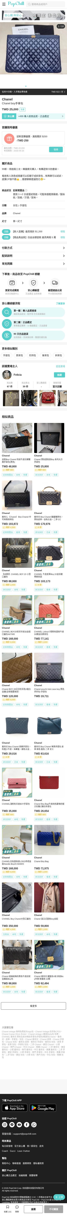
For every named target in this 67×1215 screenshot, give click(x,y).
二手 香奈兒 (54, 1047)
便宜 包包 (20, 1055)
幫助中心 (6, 1163)
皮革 (8, 1039)
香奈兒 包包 (50, 1042)
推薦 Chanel (41, 1047)
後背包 (45, 355)
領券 (56, 149)
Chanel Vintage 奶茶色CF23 (47, 1031)
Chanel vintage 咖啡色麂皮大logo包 (18, 1031)
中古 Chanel (28, 1047)
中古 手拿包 (49, 1052)
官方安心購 (19, 1146)
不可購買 (53, 1209)
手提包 (23, 205)
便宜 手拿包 (13, 1052)
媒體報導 (33, 1175)
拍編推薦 (23, 1175)
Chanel (16, 213)
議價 (33, 1209)
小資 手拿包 (25, 1052)
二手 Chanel (35, 1044)
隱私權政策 (38, 1163)
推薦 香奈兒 (51, 1050)
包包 (21, 1039)
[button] (10, 385)
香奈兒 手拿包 (37, 1042)
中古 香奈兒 (39, 1050)
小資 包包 (30, 1055)
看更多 (33, 1006)
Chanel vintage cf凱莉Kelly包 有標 (43, 1034)
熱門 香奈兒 (27, 1050)
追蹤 (59, 375)
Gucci (12, 1151)
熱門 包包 (41, 1055)
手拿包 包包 (23, 1044)
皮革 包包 (12, 1044)
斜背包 (58, 355)
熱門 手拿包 (37, 1052)
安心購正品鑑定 (9, 1175)
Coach (5, 1151)
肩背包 (19, 355)
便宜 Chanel (48, 1044)
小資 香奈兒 (15, 1050)
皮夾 (41, 1146)
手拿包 (15, 1039)
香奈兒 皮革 (24, 1042)
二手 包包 (10, 1055)
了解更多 (60, 303)
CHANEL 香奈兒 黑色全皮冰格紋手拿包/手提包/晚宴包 (25, 1037)
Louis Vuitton (23, 1151)
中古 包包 (51, 1055)
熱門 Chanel (15, 1047)
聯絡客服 (16, 1163)
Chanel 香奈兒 (31, 1039)
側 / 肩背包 (32, 1146)
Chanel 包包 (11, 1042)
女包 (15, 205)
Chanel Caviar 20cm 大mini (14, 1034)
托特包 (32, 355)
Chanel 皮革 (45, 1039)
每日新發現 (7, 1146)
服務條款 (27, 1163)
